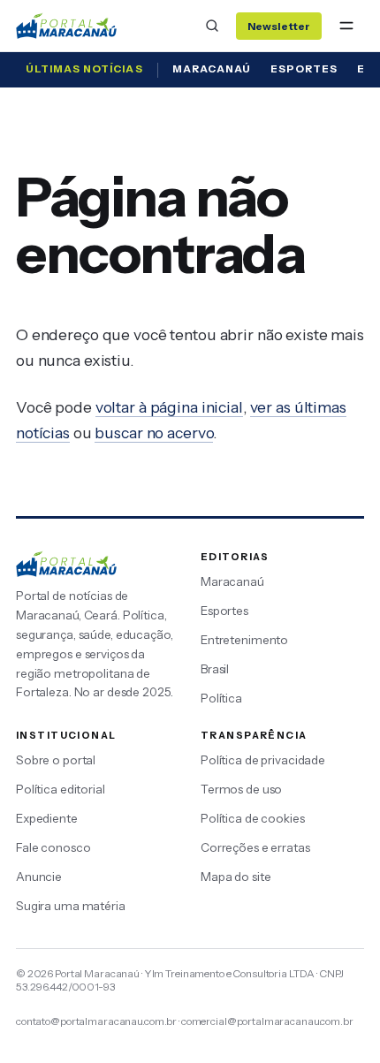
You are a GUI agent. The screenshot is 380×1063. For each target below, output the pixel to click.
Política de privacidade (263, 760)
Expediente (47, 818)
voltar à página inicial (169, 407)
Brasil (215, 669)
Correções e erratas (255, 847)
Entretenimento (244, 640)
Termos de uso (241, 789)
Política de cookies (253, 818)
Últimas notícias (84, 69)
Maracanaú (211, 69)
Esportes (304, 69)
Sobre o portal (55, 760)
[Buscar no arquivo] (212, 25)
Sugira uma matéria (70, 906)
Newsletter (278, 26)
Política (221, 698)
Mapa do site (235, 876)
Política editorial (60, 789)
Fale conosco (53, 847)
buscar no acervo (154, 432)
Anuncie (39, 876)
